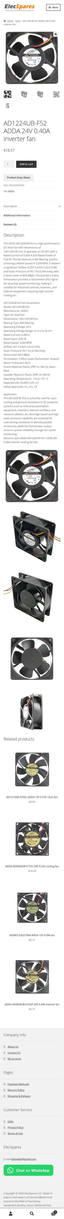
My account (14, 1058)
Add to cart (26, 164)
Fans (18, 20)
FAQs (11, 1121)
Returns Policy (16, 1090)
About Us (13, 1046)
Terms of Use (15, 1133)
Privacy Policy (15, 1127)
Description (10, 206)
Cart (49, 1211)
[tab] (32, 206)
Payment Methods (18, 1084)
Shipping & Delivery (19, 1096)
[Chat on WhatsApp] (32, 1170)
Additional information (17, 215)
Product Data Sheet (18, 177)
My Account (10, 1214)
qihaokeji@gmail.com (23, 1159)
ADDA (11, 191)
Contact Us (14, 1052)
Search (32, 1214)
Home (10, 20)
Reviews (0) (10, 224)
